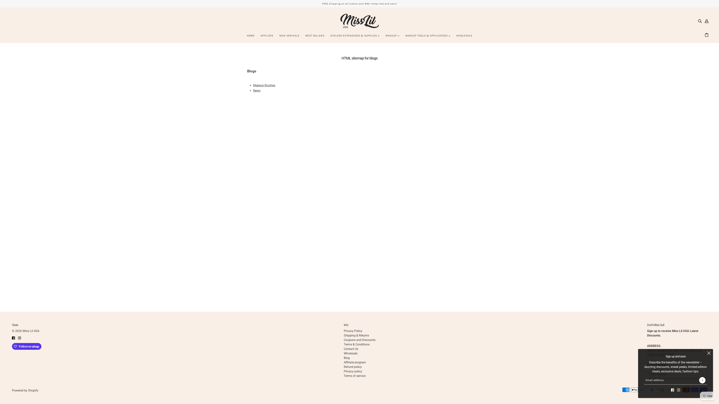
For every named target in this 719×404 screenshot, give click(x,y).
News (256, 90)
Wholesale (464, 35)
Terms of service (354, 376)
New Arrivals (289, 35)
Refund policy (353, 367)
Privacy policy (353, 371)
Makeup (392, 35)
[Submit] (702, 380)
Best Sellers (314, 35)
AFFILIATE (267, 35)
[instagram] (679, 390)
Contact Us (351, 349)
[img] (700, 21)
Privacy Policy (353, 331)
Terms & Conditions (357, 344)
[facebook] (673, 390)
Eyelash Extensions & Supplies (354, 35)
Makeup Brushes (264, 85)
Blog (347, 358)
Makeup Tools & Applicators (426, 35)
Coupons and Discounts (359, 340)
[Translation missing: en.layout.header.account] (706, 21)
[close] (709, 353)
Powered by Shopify (25, 390)
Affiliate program (355, 362)
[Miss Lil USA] (359, 20)
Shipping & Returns (356, 335)
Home (251, 35)
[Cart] (707, 35)
